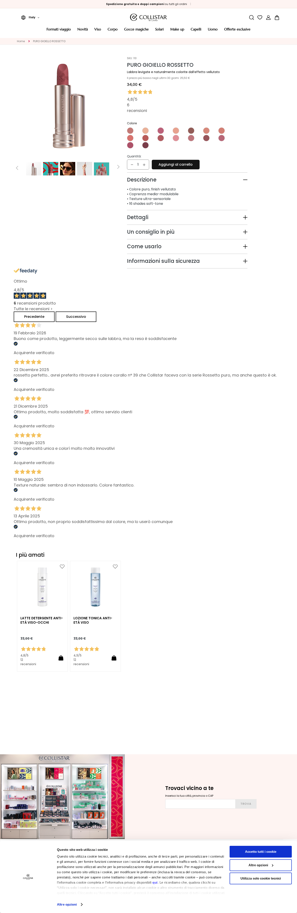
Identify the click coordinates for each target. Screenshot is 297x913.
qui (155, 882)
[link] (268, 17)
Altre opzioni (67, 904)
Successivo (76, 316)
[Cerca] (251, 17)
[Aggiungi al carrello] (60, 657)
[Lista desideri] (260, 17)
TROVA (245, 804)
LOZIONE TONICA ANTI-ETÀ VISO (92, 620)
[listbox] (187, 138)
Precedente (34, 316)
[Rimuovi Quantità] (132, 164)
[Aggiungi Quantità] (144, 164)
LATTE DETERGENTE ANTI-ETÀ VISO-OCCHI (41, 620)
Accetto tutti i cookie (260, 851)
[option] (130, 130)
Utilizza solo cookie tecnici (260, 878)
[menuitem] (58, 31)
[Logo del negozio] (148, 17)
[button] (30, 17)
